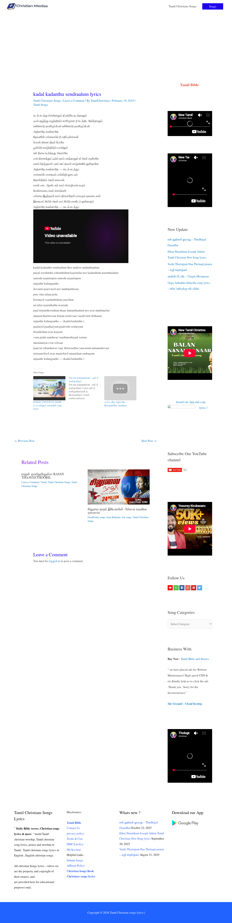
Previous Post (24, 441)
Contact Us (73, 828)
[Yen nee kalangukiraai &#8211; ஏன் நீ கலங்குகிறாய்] (86, 388)
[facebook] (182, 587)
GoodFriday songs (96, 517)
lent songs (126, 517)
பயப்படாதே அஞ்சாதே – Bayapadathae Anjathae (115, 403)
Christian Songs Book (80, 871)
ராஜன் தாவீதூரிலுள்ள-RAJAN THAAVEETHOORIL (42, 476)
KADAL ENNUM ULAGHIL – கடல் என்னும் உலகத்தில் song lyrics (48, 405)
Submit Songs (75, 860)
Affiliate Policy (76, 865)
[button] (212, 6)
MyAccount (74, 849)
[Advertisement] (116, 38)
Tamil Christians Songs (183, 6)
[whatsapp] (177, 587)
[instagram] (188, 587)
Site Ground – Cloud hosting (185, 704)
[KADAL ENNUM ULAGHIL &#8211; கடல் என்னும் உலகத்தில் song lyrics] (49, 388)
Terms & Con (75, 839)
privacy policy (75, 833)
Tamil (44, 482)
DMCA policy (75, 844)
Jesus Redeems (113, 517)
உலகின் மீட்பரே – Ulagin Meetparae (188, 276)
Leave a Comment (73, 100)
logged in (54, 561)
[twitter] (200, 587)
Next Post (148, 441)
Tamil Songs (40, 105)
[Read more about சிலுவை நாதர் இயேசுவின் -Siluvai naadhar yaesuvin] (119, 486)
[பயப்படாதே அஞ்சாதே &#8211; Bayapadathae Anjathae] (120, 388)
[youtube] (171, 587)
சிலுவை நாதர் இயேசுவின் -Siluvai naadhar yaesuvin (117, 511)
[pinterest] (194, 587)
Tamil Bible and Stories (195, 659)
